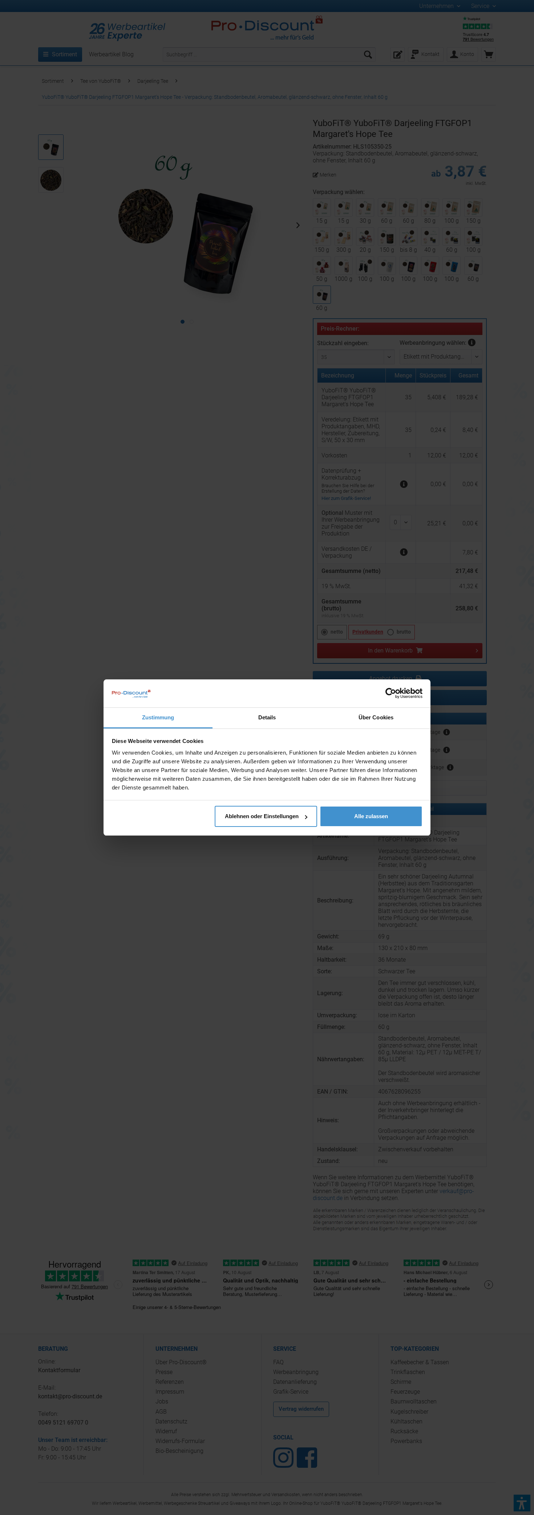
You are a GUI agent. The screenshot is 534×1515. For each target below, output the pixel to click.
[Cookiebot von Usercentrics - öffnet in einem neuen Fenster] (390, 693)
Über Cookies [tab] (376, 717)
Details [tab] (267, 717)
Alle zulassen (371, 816)
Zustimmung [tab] (158, 717)
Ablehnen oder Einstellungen (262, 816)
